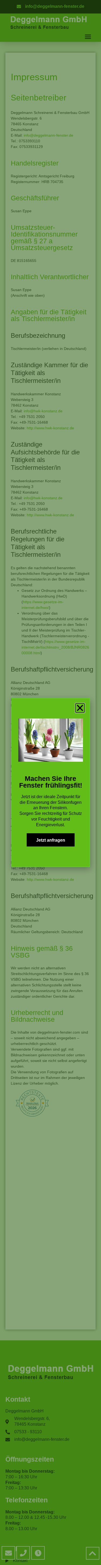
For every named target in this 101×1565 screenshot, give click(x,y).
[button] (80, 708)
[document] (50, 782)
